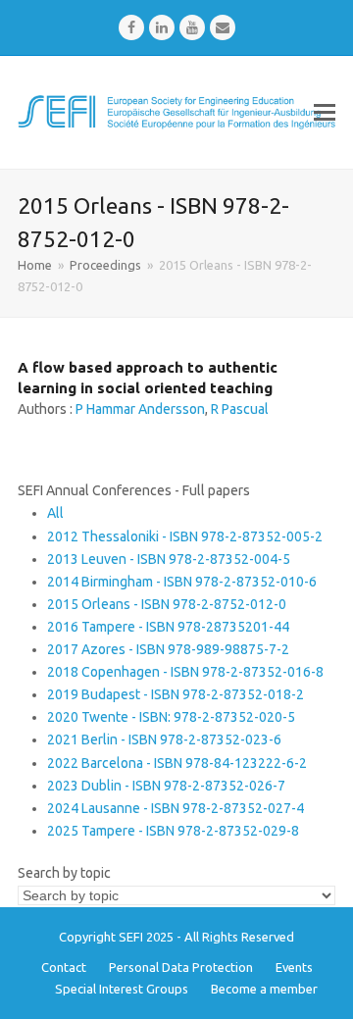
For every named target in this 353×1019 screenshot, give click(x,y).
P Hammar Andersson (140, 409)
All (55, 513)
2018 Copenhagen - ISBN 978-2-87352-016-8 (185, 672)
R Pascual (240, 409)
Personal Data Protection (181, 967)
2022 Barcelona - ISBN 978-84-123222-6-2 (177, 763)
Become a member (264, 988)
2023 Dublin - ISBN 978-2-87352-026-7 (166, 785)
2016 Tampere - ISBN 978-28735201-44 (168, 627)
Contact (63, 967)
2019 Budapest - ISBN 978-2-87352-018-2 (175, 694)
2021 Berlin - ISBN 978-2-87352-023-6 (164, 739)
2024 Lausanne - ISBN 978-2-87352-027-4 (175, 808)
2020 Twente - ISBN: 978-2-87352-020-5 (171, 717)
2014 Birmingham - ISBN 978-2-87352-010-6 (182, 581)
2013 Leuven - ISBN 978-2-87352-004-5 (168, 559)
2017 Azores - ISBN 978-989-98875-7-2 (168, 649)
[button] (324, 112)
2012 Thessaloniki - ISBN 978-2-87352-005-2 (185, 536)
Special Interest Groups (121, 988)
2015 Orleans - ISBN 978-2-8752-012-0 (166, 604)
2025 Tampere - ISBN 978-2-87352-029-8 (173, 831)
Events (294, 967)
